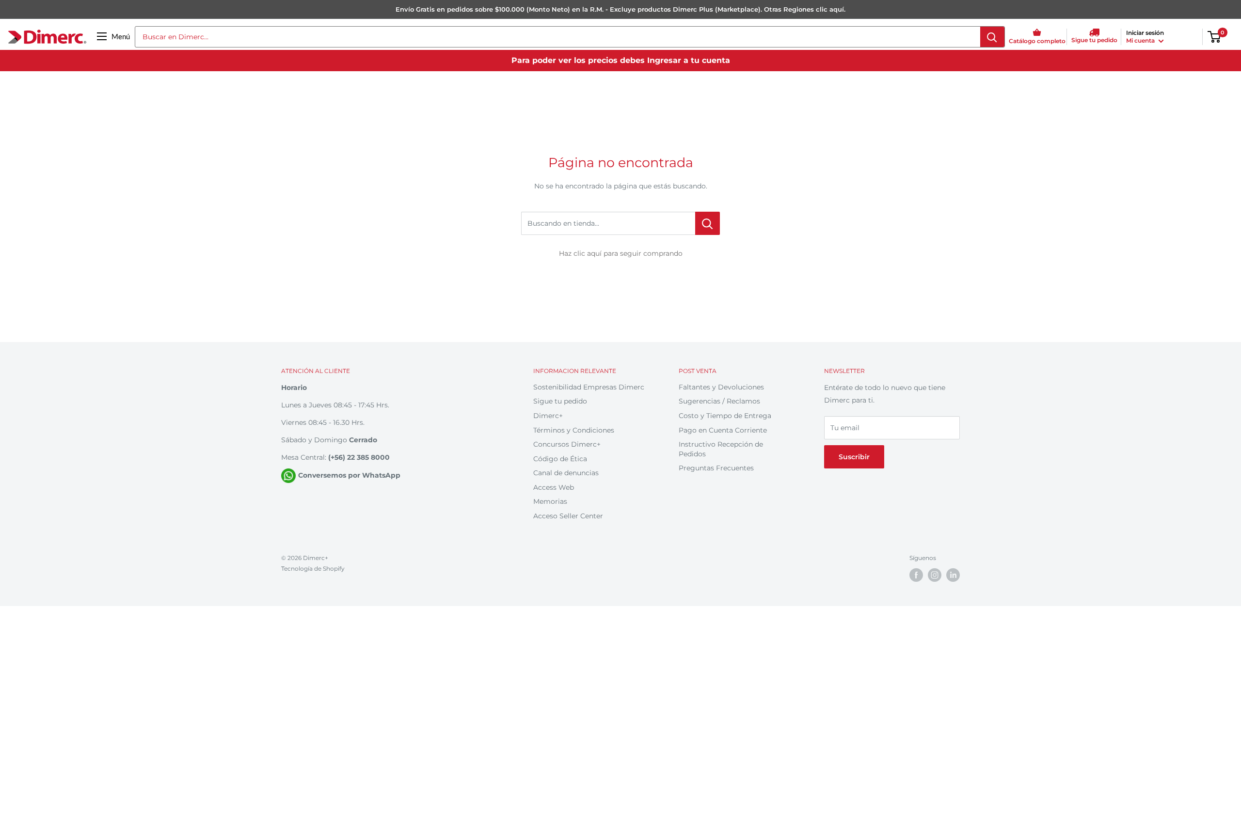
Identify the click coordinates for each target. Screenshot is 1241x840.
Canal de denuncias (566, 472)
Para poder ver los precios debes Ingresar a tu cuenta (620, 60)
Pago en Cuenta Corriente (723, 430)
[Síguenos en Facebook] (916, 575)
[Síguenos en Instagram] (934, 575)
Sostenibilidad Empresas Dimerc (588, 387)
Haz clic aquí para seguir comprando (621, 253)
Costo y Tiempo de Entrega (725, 415)
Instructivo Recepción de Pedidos (721, 449)
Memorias (550, 501)
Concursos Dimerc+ (567, 444)
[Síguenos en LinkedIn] (953, 575)
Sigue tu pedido (560, 401)
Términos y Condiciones (573, 430)
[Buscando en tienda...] (707, 223)
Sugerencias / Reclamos (719, 401)
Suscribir (854, 456)
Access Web (553, 487)
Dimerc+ (548, 415)
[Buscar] (992, 37)
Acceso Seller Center (568, 516)
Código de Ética (560, 458)
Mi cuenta (1141, 40)
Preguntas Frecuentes (716, 468)
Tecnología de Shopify (313, 568)
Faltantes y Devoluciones (721, 387)
